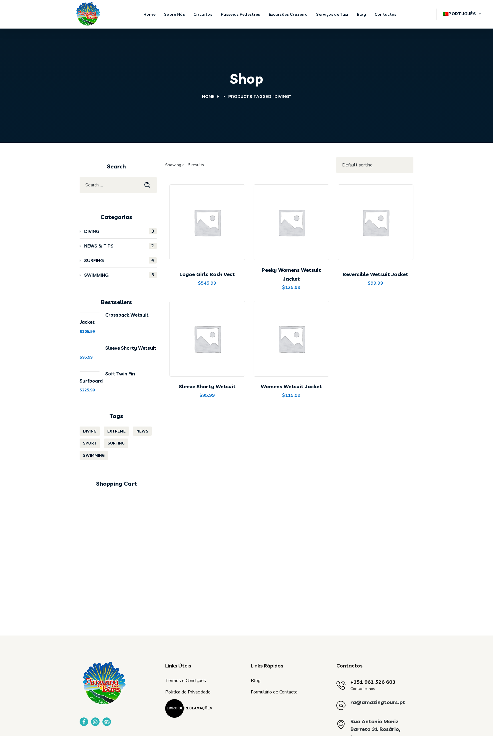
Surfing (119, 260)
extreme (116, 431)
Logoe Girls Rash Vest (207, 274)
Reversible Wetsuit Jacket (375, 274)
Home (208, 96)
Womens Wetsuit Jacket (291, 386)
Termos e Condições (185, 680)
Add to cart (212, 245)
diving (89, 431)
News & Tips (119, 246)
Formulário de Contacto (274, 692)
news (142, 431)
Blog (255, 680)
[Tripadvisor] (106, 721)
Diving (119, 231)
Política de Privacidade (188, 692)
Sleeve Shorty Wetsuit (207, 386)
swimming (119, 275)
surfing (116, 443)
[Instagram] (95, 721)
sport (90, 443)
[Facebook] (84, 721)
